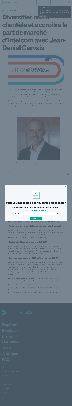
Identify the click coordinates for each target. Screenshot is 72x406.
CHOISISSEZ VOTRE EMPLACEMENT (36, 210)
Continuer (36, 218)
